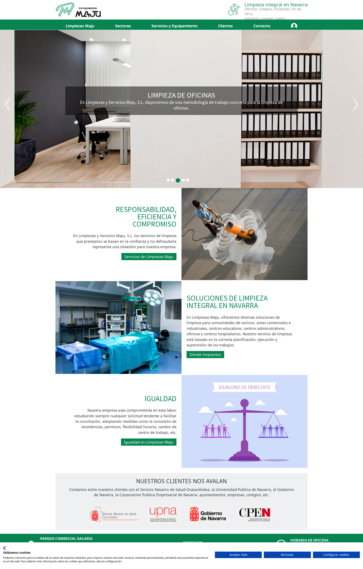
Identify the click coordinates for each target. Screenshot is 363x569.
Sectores (123, 25)
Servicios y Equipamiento (174, 25)
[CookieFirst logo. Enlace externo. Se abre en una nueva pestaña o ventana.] (4, 548)
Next (355, 104)
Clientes (225, 25)
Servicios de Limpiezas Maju (148, 256)
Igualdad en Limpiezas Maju (148, 442)
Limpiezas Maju (80, 25)
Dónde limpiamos (205, 354)
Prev (7, 104)
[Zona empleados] (294, 26)
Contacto (261, 25)
